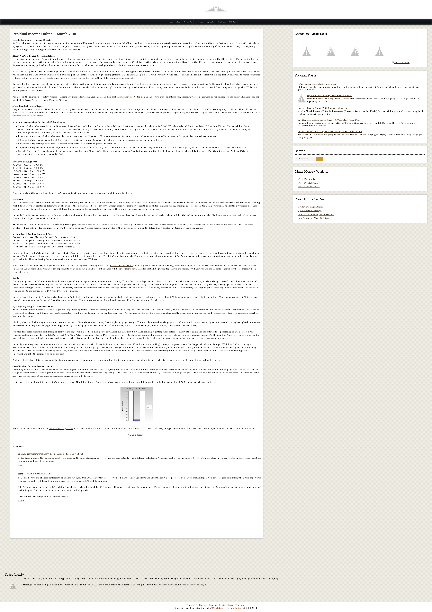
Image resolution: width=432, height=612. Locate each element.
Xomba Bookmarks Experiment (137, 281)
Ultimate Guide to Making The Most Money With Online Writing (330, 132)
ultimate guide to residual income (191, 335)
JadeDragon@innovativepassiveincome (37, 454)
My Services (199, 22)
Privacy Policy (234, 608)
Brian (20, 474)
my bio (204, 585)
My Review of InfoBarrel (310, 207)
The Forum (222, 22)
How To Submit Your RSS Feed (313, 218)
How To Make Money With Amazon (316, 214)
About (178, 22)
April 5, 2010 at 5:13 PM (39, 474)
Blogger (203, 605)
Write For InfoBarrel (308, 179)
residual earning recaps (61, 429)
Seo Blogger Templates (233, 605)
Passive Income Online (121, 266)
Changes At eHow (58, 100)
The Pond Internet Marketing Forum (317, 84)
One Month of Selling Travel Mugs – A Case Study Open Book (329, 120)
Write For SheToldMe (309, 187)
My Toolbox (211, 22)
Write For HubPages (308, 183)
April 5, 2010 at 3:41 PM (70, 454)
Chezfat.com (218, 608)
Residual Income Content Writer (123, 97)
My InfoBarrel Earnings (309, 211)
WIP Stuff (232, 22)
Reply (21, 465)
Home (171, 22)
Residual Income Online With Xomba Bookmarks (322, 108)
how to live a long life (123, 310)
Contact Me (188, 22)
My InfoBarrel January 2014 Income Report (329, 96)
